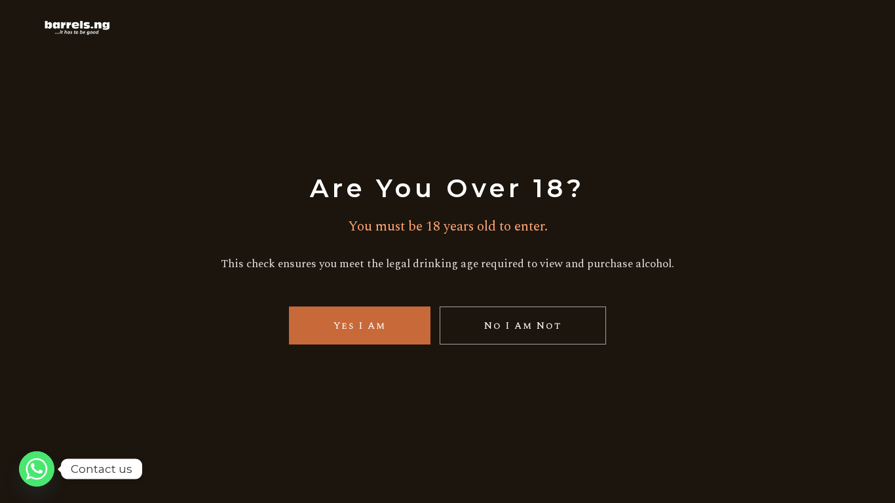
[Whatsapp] (36, 469)
